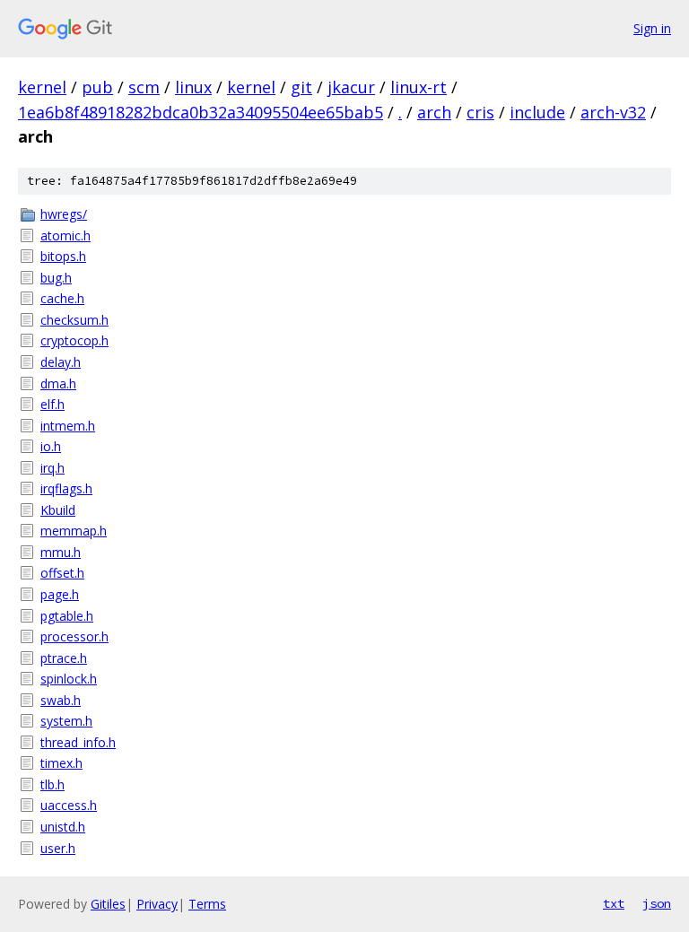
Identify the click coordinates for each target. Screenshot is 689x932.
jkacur (351, 87)
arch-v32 (613, 112)
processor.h (74, 636)
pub (97, 87)
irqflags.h (66, 488)
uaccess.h (68, 805)
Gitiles (108, 903)
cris (480, 112)
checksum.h (74, 319)
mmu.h (60, 552)
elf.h (52, 404)
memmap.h (73, 530)
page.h (59, 594)
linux (193, 87)
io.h (50, 446)
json (656, 903)
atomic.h (65, 235)
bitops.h (63, 256)
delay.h (60, 361)
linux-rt (418, 87)
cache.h (62, 298)
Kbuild (57, 509)
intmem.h (67, 425)
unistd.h (62, 826)
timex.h (61, 762)
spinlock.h (68, 678)
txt (613, 903)
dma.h (58, 383)
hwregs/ (63, 213)
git (301, 87)
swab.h (60, 700)
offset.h (62, 572)
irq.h (52, 467)
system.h (66, 720)
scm (144, 87)
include (537, 112)
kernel (42, 87)
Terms (207, 903)
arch (434, 112)
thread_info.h (78, 742)
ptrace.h (63, 657)
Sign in (652, 28)
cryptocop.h (74, 340)
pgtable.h (66, 615)
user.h (57, 848)
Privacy (157, 903)
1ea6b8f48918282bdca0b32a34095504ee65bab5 (200, 112)
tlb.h (52, 784)
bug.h (56, 277)
